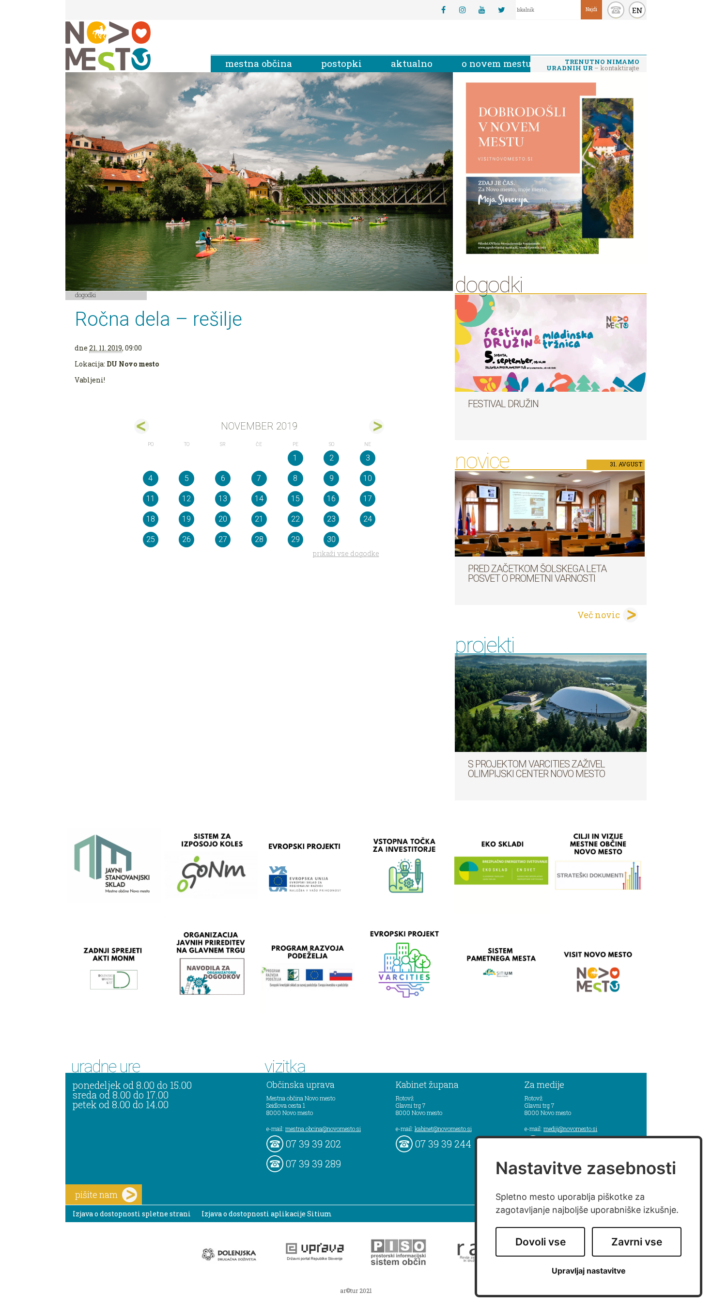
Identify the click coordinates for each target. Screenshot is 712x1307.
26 (186, 539)
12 (186, 498)
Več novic (598, 615)
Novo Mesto (130, 45)
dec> (376, 426)
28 (259, 539)
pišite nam (96, 1194)
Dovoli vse (540, 1242)
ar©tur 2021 (356, 1290)
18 (150, 519)
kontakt (615, 9)
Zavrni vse (636, 1242)
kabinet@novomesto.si (443, 1128)
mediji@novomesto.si (570, 1128)
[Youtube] (482, 9)
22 (295, 519)
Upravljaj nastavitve (589, 1270)
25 (150, 539)
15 (295, 498)
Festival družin (503, 404)
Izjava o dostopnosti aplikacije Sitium (266, 1213)
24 (367, 519)
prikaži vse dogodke (346, 553)
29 (295, 539)
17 (367, 498)
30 (331, 539)
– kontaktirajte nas (592, 65)
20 (222, 519)
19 (186, 519)
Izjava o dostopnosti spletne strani (132, 1213)
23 (331, 519)
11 (150, 498)
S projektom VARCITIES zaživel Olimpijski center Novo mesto (536, 769)
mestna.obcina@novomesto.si (323, 1128)
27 (222, 539)
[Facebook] (443, 9)
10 (367, 478)
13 (222, 498)
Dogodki (85, 294)
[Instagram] (462, 9)
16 (331, 498)
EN (637, 10)
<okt (141, 426)
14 (259, 498)
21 (259, 519)
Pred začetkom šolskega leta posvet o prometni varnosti (537, 573)
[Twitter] (501, 9)
